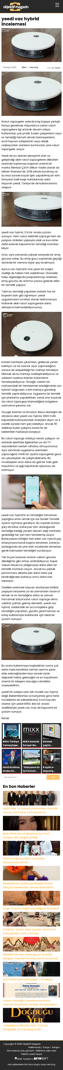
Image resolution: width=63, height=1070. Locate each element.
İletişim (56, 1047)
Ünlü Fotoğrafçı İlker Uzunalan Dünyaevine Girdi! (24, 860)
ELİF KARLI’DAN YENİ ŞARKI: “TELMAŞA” (28, 979)
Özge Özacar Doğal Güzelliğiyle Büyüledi (31, 908)
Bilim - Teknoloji (30, 67)
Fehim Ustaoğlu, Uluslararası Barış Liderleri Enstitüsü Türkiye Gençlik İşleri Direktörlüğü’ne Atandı (30, 1002)
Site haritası (13, 1050)
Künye (46, 1047)
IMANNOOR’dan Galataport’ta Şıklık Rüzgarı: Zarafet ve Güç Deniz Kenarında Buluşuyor (31, 956)
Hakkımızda (34, 1047)
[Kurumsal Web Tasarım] (41, 1058)
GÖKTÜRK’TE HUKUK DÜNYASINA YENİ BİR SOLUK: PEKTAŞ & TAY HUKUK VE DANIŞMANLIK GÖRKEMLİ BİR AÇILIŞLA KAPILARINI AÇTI (30, 810)
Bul (53, 777)
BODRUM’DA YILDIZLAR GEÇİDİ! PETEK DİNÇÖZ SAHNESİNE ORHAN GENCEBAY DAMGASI (28, 885)
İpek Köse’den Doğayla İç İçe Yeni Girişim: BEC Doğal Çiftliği (26, 835)
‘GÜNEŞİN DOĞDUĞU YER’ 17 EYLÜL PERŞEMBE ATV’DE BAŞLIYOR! (25, 1027)
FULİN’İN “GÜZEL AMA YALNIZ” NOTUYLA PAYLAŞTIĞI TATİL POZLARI (29, 931)
